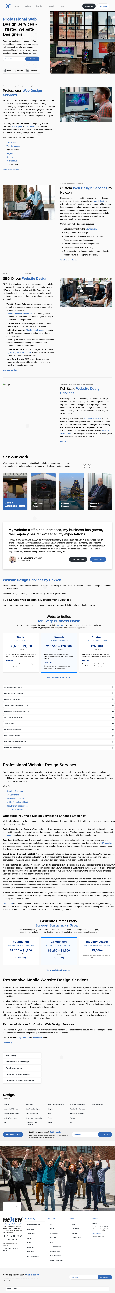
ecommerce (8, 835)
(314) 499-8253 (23, 1038)
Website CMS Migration (77, 1109)
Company (30, 1218)
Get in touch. (55, 1132)
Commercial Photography (18, 1074)
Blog (73, 1224)
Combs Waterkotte (15, 491)
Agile (51, 1242)
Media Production (55, 1256)
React (49, 1113)
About (62, 6)
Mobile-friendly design (35, 330)
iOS (71, 1122)
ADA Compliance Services (56, 1104)
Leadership (30, 1247)
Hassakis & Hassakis (100, 491)
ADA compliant (106, 843)
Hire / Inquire (103, 6)
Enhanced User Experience (19, 314)
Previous (84, 466)
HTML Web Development (77, 1104)
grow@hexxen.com (98, 1236)
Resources (30, 1251)
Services (16, 6)
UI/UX (5, 1122)
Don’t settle (8, 903)
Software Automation (56, 1260)
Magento (10, 153)
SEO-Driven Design (15, 798)
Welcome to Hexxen (33, 1224)
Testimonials (31, 1233)
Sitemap (74, 1233)
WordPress (11, 142)
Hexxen (94, 1223)
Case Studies (51, 6)
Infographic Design (32, 1113)
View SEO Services (10, 370)
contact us (37, 1038)
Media (29, 1242)
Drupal (50, 1122)
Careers (29, 1238)
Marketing (53, 1237)
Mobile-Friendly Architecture (18, 802)
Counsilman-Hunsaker (71, 491)
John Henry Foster (43, 491)
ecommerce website (92, 418)
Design (52, 1228)
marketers (31, 126)
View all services (12, 1134)
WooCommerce (13, 146)
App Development (14, 1068)
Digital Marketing (55, 1251)
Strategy (7, 70)
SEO (51, 1224)
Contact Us (31, 59)
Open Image (82, 42)
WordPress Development (33, 1109)
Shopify (9, 157)
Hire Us (63, 441)
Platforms (28, 6)
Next (89, 466)
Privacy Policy (7, 1248)
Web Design (11, 1055)
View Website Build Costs (58, 678)
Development (54, 1233)
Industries (39, 6)
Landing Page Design (10, 1118)
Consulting (18, 70)
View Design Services (11, 170)
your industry (91, 229)
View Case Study (78, 559)
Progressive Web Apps (77, 1113)
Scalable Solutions (14, 791)
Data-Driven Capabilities (17, 806)
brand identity (99, 201)
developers (17, 126)
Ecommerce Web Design (17, 1062)
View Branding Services (69, 260)
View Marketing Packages (59, 970)
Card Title (57, 1178)
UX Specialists (12, 795)
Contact (95, 1218)
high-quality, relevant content (18, 352)
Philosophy (30, 1229)
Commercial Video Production (20, 1081)
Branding (6, 1104)
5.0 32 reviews (100, 1226)
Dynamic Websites (14, 809)
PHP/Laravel (12, 161)
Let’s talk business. (33, 1256)
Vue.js (50, 1118)
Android (72, 1118)
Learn (72, 1218)
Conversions (31, 70)
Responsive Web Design (11, 1109)
